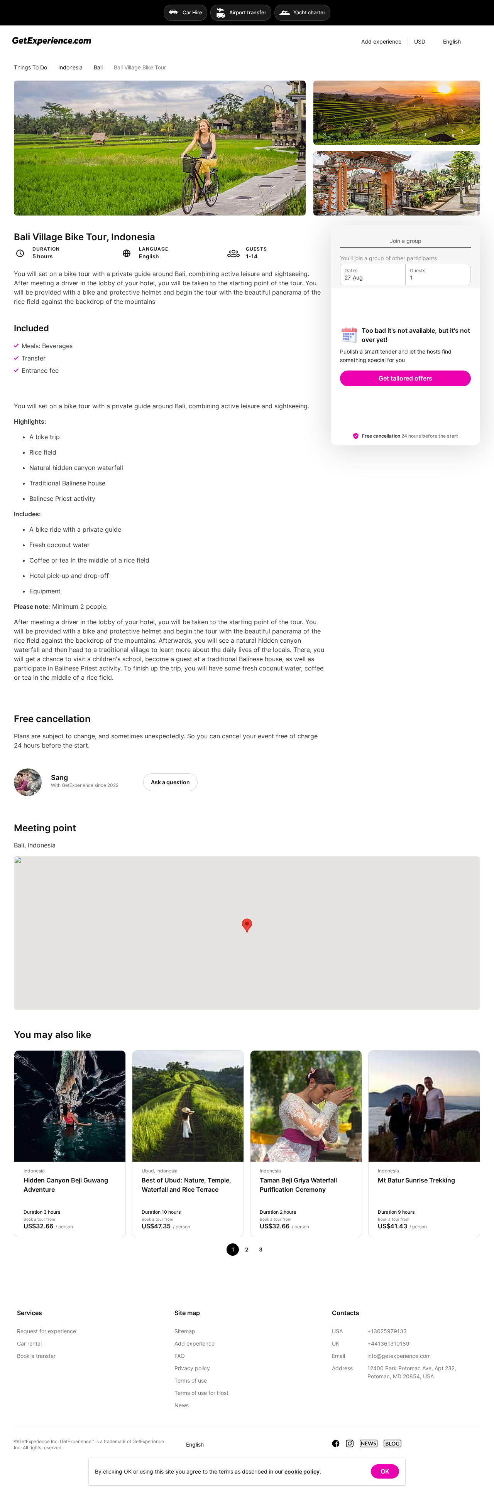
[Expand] (474, 41)
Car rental (29, 1343)
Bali (98, 67)
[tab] (405, 241)
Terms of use (190, 1380)
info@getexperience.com (399, 1356)
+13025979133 (387, 1331)
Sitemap (184, 1331)
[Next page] (274, 1249)
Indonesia (70, 67)
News (181, 1405)
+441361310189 (388, 1343)
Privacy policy (192, 1368)
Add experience (194, 1343)
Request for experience (46, 1331)
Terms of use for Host (201, 1393)
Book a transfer (36, 1356)
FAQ (179, 1356)
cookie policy (302, 1471)
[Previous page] (219, 1249)
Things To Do (30, 67)
